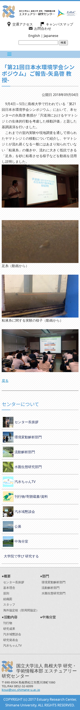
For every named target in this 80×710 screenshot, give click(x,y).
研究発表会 (10, 640)
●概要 (6, 576)
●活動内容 (9, 617)
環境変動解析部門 (28, 437)
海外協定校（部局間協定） (21, 610)
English (34, 35)
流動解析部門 (25, 452)
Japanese (51, 35)
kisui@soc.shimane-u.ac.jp (21, 690)
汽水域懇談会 (25, 511)
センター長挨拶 (26, 422)
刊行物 (7, 623)
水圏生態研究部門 (28, 466)
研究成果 (9, 629)
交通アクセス (22, 24)
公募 (18, 526)
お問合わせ (42, 28)
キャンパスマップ (59, 24)
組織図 (7, 599)
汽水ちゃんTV (25, 481)
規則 (6, 593)
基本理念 (9, 588)
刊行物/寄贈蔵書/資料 (31, 496)
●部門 (44, 576)
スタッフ (9, 604)
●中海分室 (48, 617)
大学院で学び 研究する (21, 556)
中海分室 (21, 541)
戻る (5, 380)
